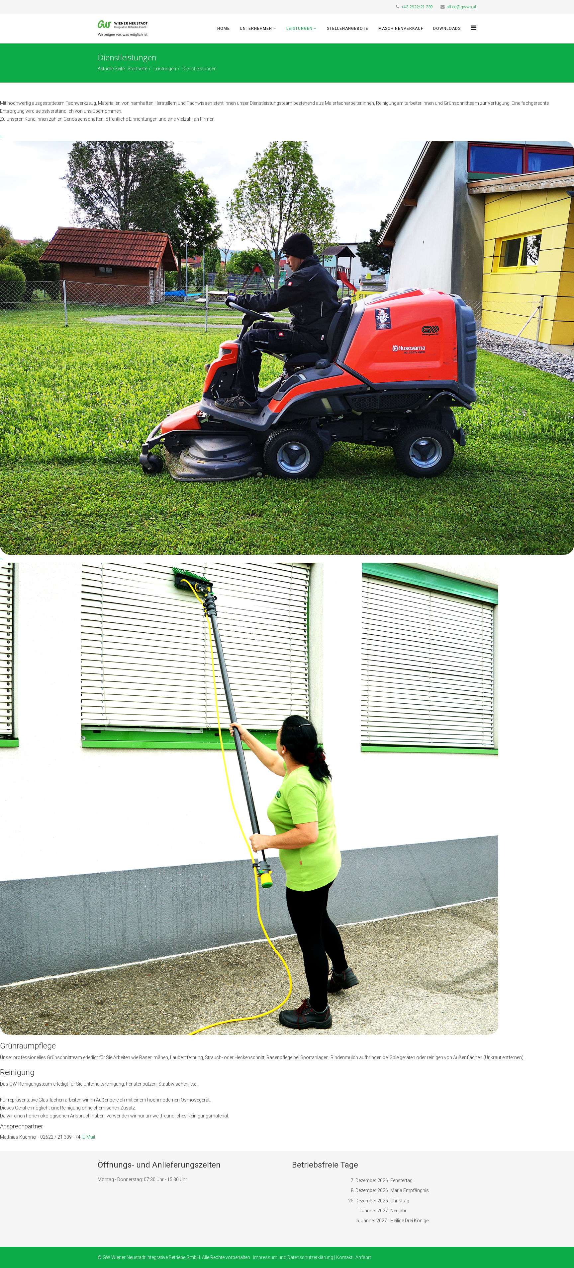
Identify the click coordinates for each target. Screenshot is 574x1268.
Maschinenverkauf (400, 28)
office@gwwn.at (461, 6)
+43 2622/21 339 (417, 6)
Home (223, 28)
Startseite (137, 68)
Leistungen (299, 28)
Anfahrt (363, 1257)
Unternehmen (256, 28)
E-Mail (88, 1137)
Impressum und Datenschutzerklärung (293, 1257)
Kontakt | (345, 1257)
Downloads (447, 28)
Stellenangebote (347, 28)
